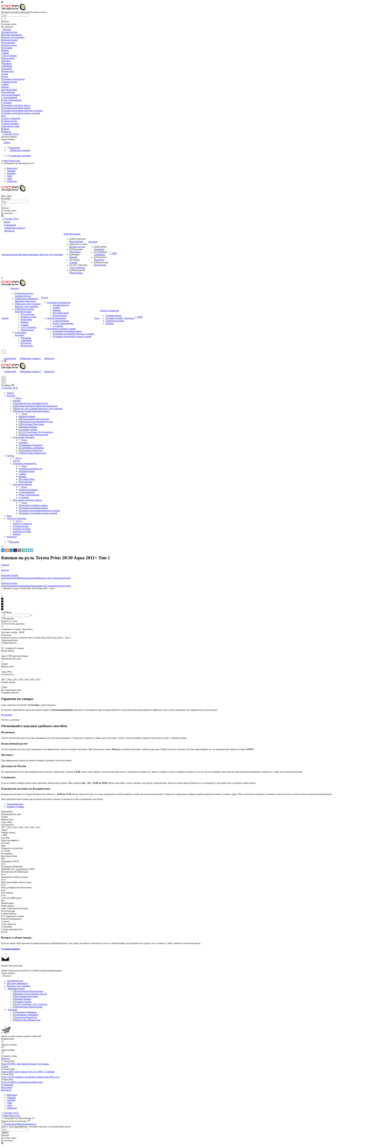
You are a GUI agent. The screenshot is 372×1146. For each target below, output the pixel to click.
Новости (5, 1058)
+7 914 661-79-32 (10, 134)
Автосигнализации (28, 489)
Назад (19, 398)
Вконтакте (12, 168)
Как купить (6, 1087)
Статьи (4, 1066)
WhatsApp (12, 181)
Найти (5, 1132)
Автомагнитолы (9, 578)
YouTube (11, 173)
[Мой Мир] (11, 550)
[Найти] (3, 18)
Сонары (38, 586)
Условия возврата (10, 949)
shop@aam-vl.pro (11, 160)
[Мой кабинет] (2, 355)
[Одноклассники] (7, 550)
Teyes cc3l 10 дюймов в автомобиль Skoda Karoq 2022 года (30, 1077)
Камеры (30, 586)
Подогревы (20, 586)
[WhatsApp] (23, 550)
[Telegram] (31, 550)
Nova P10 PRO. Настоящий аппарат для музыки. (25, 1064)
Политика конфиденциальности (20, 1124)
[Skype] (27, 550)
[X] (15, 550)
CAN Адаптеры (50, 586)
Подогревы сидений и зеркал (33, 505)
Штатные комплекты (27, 578)
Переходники (64, 586)
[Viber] (19, 550)
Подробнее (6, 715)
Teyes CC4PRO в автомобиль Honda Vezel (22, 1082)
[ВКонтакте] (3, 550)
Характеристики (15, 804)
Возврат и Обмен (15, 806)
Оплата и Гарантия (22, 523)
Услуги (16, 461)
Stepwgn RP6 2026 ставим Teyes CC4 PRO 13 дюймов (27, 1071)
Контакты (6, 1090)
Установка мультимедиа (30, 468)
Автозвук (23, 442)
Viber (9, 176)
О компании (7, 1085)
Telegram (11, 171)
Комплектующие (27, 416)
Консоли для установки (49, 578)
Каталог (17, 400)
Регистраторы (8, 586)
